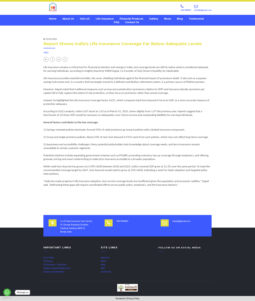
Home (53, 18)
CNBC (46, 52)
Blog (180, 18)
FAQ (116, 22)
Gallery (153, 18)
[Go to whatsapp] (7, 292)
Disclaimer (120, 298)
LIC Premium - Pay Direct (54, 265)
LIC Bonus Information (53, 272)
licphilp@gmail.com (203, 10)
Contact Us (132, 22)
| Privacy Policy (132, 298)
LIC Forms (48, 261)
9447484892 (186, 10)
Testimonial (196, 18)
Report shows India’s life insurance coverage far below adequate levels (122, 43)
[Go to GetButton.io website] (7, 298)
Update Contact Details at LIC (56, 268)
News (167, 18)
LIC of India (48, 257)
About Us (68, 18)
